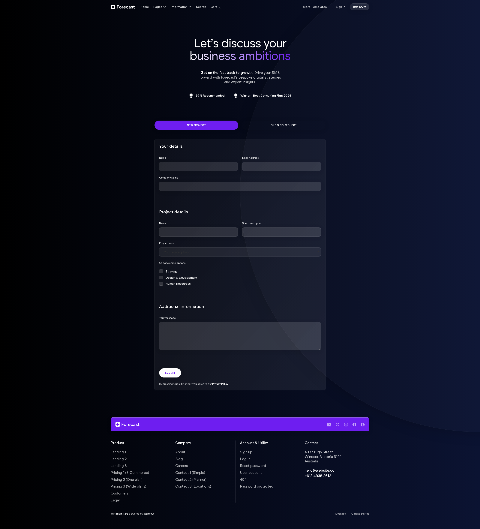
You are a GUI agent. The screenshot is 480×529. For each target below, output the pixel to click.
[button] (159, 7)
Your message (167, 317)
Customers (119, 493)
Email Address (250, 157)
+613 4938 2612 (318, 475)
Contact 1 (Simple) (190, 472)
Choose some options (172, 262)
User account (251, 472)
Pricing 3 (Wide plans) (128, 486)
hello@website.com (321, 470)
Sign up (246, 452)
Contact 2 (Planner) (190, 479)
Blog (179, 459)
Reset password (253, 465)
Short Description (252, 223)
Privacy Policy (220, 383)
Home (144, 6)
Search (201, 6)
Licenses (340, 513)
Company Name (168, 177)
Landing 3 (119, 465)
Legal (115, 500)
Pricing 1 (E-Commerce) (130, 472)
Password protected (256, 486)
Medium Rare (120, 513)
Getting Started (360, 513)
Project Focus (167, 243)
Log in (245, 459)
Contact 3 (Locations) (193, 486)
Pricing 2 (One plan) (126, 479)
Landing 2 (119, 459)
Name (162, 157)
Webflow (149, 513)
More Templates (315, 6)
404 (243, 479)
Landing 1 (118, 452)
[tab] (196, 125)
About (180, 452)
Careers (181, 465)
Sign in (340, 6)
